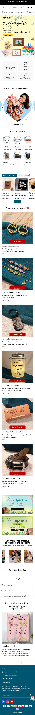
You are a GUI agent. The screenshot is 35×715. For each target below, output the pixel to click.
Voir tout (17, 202)
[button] (3, 7)
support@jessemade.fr (11, 675)
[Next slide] (32, 107)
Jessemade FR (19, 712)
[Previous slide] (2, 107)
